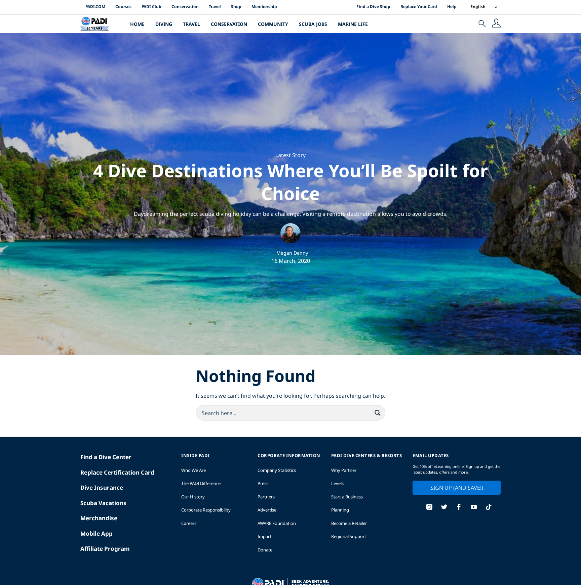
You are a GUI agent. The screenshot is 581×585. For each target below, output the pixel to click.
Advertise (267, 510)
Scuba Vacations (103, 503)
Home (137, 24)
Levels (337, 483)
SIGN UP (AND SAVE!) (456, 487)
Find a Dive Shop (373, 6)
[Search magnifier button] (377, 412)
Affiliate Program (105, 548)
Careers (188, 523)
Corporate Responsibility (206, 510)
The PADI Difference (201, 483)
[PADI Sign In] (496, 24)
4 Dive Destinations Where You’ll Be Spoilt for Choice (290, 181)
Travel (215, 6)
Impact (265, 536)
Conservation (185, 6)
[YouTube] (473, 507)
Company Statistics (277, 470)
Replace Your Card (418, 6)
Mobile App (96, 533)
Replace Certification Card (117, 472)
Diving (163, 24)
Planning (340, 510)
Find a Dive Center (105, 457)
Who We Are (193, 470)
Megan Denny (292, 253)
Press (263, 483)
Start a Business (347, 497)
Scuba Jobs (313, 24)
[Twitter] (444, 507)
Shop (236, 6)
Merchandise (98, 518)
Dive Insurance (101, 487)
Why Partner (343, 470)
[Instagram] (429, 507)
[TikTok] (488, 507)
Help (452, 6)
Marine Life (353, 24)
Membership (264, 6)
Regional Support (348, 536)
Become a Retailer (349, 523)
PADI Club (151, 6)
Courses (123, 6)
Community (273, 24)
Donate (265, 550)
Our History (193, 497)
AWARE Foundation (277, 523)
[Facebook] (459, 507)
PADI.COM (95, 6)
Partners (266, 497)
